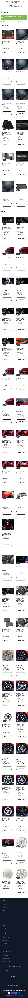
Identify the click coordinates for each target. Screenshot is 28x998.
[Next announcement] (25, 1)
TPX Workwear (6, 961)
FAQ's (4, 910)
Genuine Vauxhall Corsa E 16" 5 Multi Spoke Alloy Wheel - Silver (20, 757)
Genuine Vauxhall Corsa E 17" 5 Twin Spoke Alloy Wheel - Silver (20, 695)
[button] (2, 6)
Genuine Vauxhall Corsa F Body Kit (20, 502)
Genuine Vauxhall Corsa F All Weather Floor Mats (20, 42)
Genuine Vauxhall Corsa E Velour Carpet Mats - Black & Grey (6, 134)
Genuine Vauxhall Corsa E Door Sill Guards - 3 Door (20, 133)
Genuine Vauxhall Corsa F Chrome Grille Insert (20, 349)
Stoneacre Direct (6, 958)
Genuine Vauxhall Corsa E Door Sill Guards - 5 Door (20, 164)
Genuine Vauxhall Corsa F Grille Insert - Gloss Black (7, 379)
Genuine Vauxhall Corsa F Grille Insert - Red (7, 410)
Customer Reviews (7, 917)
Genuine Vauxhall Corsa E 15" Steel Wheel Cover (6, 664)
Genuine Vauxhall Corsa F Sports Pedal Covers (6, 228)
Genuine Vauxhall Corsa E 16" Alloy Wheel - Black (20, 664)
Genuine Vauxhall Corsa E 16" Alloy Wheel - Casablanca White (6, 820)
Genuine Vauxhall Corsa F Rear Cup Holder (20, 568)
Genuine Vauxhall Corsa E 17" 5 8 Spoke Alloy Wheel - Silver (6, 726)
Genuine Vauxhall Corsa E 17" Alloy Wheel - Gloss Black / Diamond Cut (7, 695)
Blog (4, 925)
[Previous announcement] (2, 1)
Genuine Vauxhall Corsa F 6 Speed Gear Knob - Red (20, 319)
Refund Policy (6, 946)
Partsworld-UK (6, 955)
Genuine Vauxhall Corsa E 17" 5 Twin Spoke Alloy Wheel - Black (20, 820)
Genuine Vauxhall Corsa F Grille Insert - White (20, 379)
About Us (5, 904)
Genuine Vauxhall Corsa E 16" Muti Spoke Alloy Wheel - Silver (20, 789)
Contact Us (5, 907)
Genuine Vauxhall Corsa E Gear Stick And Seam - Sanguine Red (6, 534)
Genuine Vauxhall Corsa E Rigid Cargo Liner (20, 195)
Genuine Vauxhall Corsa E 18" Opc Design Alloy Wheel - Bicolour (6, 757)
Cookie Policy (6, 943)
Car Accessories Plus (12, 995)
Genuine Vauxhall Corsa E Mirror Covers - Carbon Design (20, 410)
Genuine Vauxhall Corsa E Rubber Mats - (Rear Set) (6, 164)
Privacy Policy (6, 940)
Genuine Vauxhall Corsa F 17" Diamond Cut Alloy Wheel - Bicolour (7, 851)
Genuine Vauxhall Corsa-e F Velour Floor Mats (6, 195)
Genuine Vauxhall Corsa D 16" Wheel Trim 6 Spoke (20, 851)
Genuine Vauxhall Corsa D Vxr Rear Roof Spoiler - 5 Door (6, 503)
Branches (5, 928)
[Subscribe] (21, 970)
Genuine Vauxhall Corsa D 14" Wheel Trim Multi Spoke (6, 882)
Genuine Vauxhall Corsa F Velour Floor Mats (6, 103)
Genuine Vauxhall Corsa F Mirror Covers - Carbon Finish (20, 442)
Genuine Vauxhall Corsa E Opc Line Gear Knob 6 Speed (20, 228)
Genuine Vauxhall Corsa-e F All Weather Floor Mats (20, 73)
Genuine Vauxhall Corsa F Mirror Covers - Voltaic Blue (6, 441)
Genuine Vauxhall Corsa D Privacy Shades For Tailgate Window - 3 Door (20, 600)
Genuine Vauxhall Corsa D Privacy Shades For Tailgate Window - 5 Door (20, 631)
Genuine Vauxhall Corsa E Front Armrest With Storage (6, 568)
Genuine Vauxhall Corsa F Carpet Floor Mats (20, 103)
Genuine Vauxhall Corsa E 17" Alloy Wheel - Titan (20, 725)
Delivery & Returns (7, 913)
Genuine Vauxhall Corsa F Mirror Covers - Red (6, 472)
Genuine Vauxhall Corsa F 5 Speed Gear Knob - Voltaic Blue (7, 319)
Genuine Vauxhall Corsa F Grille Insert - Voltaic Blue (7, 259)
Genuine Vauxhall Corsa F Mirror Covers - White (20, 472)
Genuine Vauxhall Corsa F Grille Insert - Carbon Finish (20, 259)
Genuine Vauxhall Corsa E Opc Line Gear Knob (6, 289)
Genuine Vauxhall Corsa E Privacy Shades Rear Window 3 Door (6, 631)
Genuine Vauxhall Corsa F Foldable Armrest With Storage (6, 600)
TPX (22, 995)
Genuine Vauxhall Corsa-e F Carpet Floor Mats (6, 73)
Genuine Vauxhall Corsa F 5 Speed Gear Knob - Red (20, 289)
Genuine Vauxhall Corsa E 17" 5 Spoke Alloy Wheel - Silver (6, 788)
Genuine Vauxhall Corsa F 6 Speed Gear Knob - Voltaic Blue (7, 349)
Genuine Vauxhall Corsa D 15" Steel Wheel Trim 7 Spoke (20, 882)
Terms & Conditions (7, 937)
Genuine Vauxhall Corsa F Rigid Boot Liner (6, 42)
